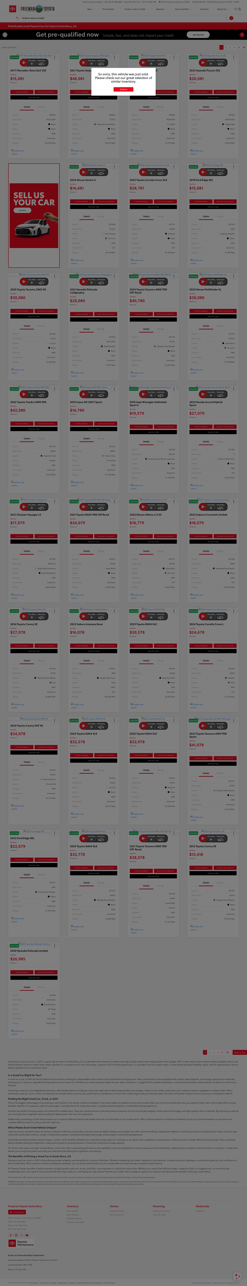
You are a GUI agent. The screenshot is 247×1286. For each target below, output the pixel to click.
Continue (123, 89)
